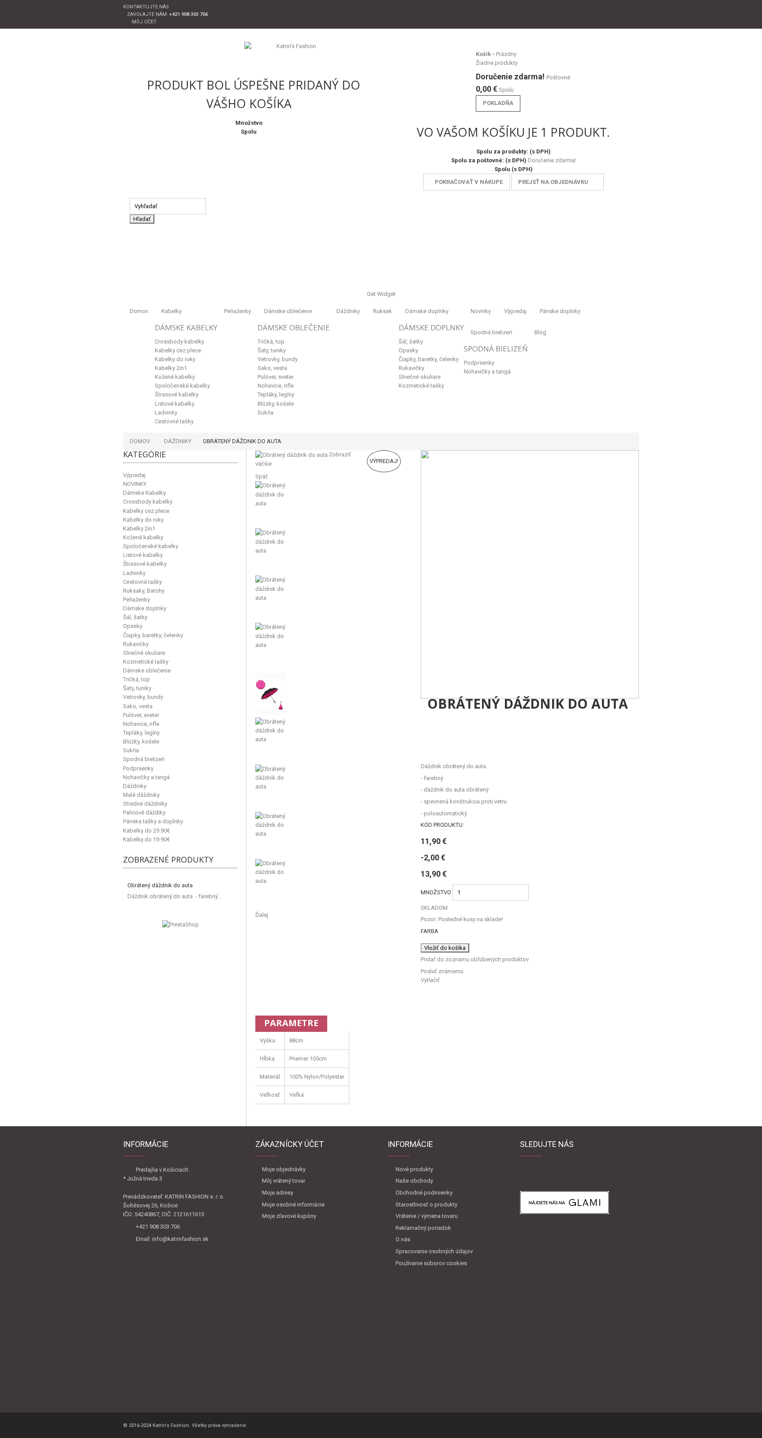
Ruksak (382, 311)
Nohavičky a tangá (487, 371)
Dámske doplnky (426, 311)
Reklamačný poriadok (423, 1228)
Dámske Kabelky (186, 327)
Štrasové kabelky (176, 394)
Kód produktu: (442, 825)
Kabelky (171, 311)
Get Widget (381, 294)
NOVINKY (134, 484)
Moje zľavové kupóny (289, 1216)
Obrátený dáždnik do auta (160, 885)
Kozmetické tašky (421, 385)
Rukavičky (411, 368)
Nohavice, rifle (276, 385)
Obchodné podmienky (424, 1192)
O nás (403, 1239)
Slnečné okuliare (420, 377)
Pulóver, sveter (276, 377)
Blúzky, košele (276, 403)
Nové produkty (414, 1169)
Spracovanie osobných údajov (434, 1251)
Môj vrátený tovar (283, 1180)
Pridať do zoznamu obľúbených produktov (475, 959)
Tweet (429, 745)
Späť (261, 476)
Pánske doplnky (560, 311)
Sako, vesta (272, 368)
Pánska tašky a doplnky (153, 821)
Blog (540, 332)
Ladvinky (166, 412)
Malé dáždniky (141, 795)
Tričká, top (271, 341)
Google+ (473, 745)
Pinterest (495, 745)
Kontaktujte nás (146, 7)
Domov (139, 311)
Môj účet (144, 22)
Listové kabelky (174, 403)
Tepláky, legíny (276, 394)
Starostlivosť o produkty (426, 1204)
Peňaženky (237, 311)
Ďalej (261, 914)
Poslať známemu (442, 971)
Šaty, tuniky (272, 350)
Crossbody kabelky (179, 341)
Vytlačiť (430, 980)
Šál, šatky (411, 341)
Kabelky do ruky (175, 359)
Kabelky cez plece (178, 350)
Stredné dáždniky (145, 803)
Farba (430, 931)
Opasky (408, 350)
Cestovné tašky (174, 421)
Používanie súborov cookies (431, 1263)
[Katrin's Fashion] (292, 55)
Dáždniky (348, 311)
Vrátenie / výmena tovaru (427, 1216)
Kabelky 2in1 (171, 368)
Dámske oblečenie (288, 311)
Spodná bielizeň (491, 332)
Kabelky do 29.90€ (146, 830)
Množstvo (436, 892)
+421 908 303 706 (158, 1226)
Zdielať (451, 745)
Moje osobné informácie (293, 1204)
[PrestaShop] (180, 924)
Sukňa (265, 412)
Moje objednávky (284, 1169)
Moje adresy (277, 1192)
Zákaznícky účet (289, 1144)
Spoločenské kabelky (182, 385)
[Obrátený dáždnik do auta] (331, 504)
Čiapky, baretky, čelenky (429, 359)
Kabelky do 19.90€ (146, 839)
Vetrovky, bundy (278, 359)
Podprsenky (479, 362)
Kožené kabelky (175, 377)
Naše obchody (414, 1180)
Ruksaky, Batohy (143, 590)
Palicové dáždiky (144, 812)
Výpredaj (515, 311)
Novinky (481, 311)
